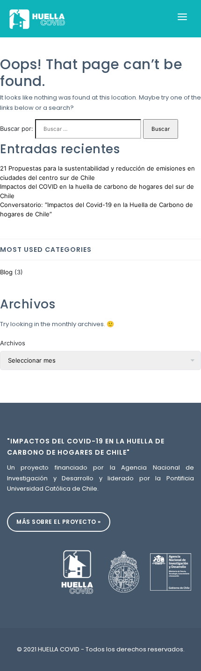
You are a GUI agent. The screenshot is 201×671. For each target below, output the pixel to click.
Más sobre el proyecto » (58, 522)
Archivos (12, 343)
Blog (6, 272)
